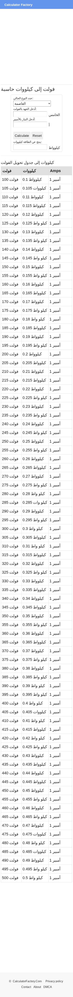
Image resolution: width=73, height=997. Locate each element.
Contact (26, 986)
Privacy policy (54, 981)
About (37, 986)
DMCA (47, 986)
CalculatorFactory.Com (27, 981)
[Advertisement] (36, 46)
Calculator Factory (18, 5)
